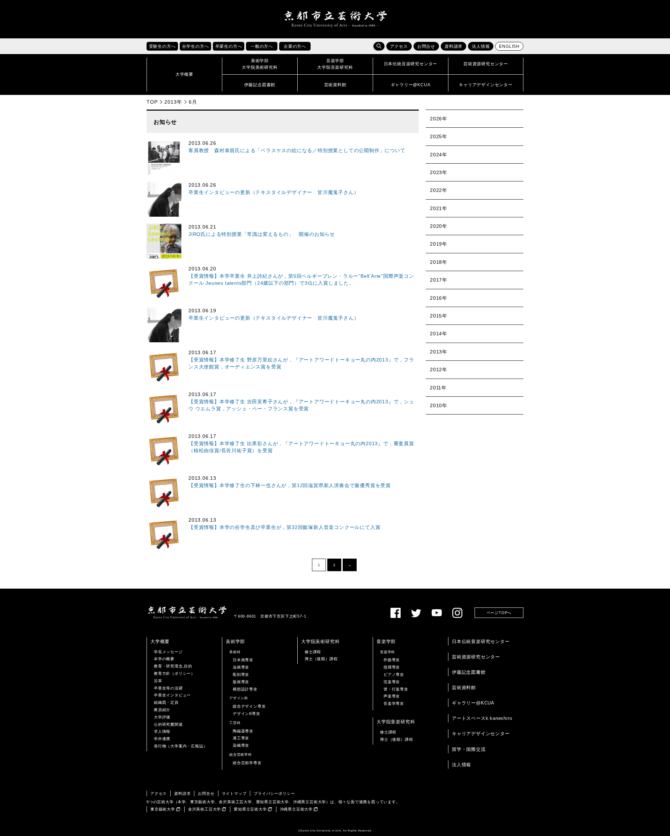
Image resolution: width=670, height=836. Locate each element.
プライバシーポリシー (274, 793)
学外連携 (162, 739)
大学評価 (162, 717)
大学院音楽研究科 (396, 721)
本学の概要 (164, 659)
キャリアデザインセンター (481, 733)
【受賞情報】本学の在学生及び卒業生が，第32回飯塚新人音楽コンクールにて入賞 (284, 527)
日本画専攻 (243, 660)
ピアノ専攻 (394, 674)
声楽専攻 (392, 696)
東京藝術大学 (162, 809)
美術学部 (235, 641)
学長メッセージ (168, 652)
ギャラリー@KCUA (473, 703)
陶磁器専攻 (243, 731)
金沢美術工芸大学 (204, 809)
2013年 (173, 102)
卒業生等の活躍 (168, 688)
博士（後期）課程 (321, 659)
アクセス (399, 46)
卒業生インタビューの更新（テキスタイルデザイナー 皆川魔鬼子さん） (273, 192)
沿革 (158, 681)
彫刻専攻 (241, 674)
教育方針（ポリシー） (174, 673)
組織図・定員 (166, 702)
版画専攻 (241, 682)
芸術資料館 (464, 687)
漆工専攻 (241, 738)
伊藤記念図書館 (469, 672)
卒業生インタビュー (172, 695)
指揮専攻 (392, 667)
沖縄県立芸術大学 (296, 809)
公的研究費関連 (168, 724)
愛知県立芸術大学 (250, 809)
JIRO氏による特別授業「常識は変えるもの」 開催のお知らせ (261, 234)
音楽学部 (386, 641)
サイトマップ (234, 793)
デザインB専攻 (246, 713)
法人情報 (481, 46)
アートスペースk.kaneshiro (482, 718)
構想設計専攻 (245, 689)
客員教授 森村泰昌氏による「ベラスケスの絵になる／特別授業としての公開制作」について (296, 150)
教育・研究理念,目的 (173, 666)
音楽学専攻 (394, 703)
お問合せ (426, 46)
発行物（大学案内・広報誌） (180, 746)
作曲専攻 (392, 660)
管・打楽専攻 (396, 689)
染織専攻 (241, 745)
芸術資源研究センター (476, 656)
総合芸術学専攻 (247, 763)
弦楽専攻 (392, 682)
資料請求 (453, 46)
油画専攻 (241, 667)
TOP (152, 102)
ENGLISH (509, 46)
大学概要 (160, 641)
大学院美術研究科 (320, 641)
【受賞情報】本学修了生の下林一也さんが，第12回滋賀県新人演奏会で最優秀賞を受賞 (289, 485)
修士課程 (313, 652)
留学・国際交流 (469, 749)
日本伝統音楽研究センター (481, 641)
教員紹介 (162, 710)
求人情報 (162, 731)
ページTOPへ (499, 613)
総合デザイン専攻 (249, 706)
